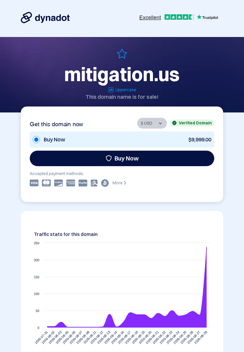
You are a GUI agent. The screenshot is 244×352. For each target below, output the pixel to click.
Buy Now (127, 158)
